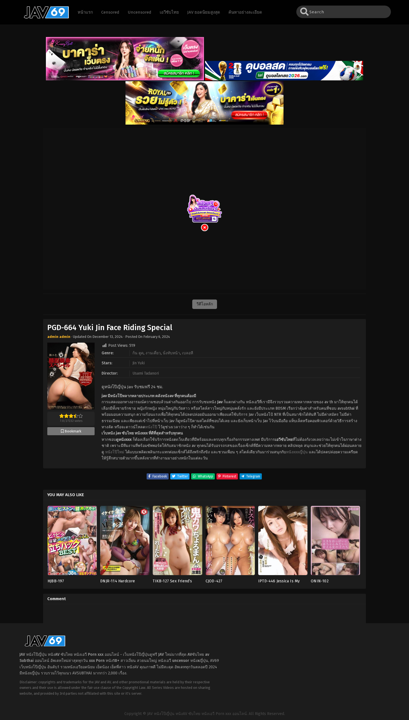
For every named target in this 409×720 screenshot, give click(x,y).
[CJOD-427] (230, 542)
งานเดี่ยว (153, 353)
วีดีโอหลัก (204, 304)
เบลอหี (187, 353)
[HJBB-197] (72, 542)
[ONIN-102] (335, 542)
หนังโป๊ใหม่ (114, 452)
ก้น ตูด (138, 353)
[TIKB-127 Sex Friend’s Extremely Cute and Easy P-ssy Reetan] (177, 542)
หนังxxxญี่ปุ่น (297, 452)
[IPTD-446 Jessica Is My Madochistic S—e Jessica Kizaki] (282, 542)
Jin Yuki (138, 363)
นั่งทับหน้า (171, 353)
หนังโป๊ (151, 427)
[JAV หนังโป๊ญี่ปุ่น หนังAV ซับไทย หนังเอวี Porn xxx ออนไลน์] (43, 17)
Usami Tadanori (145, 373)
